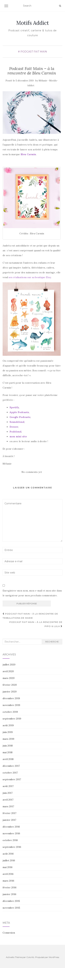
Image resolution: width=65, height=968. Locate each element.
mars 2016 (8, 880)
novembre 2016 (11, 833)
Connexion (9, 932)
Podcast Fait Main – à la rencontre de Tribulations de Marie (30, 615)
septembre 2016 (12, 846)
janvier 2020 (10, 691)
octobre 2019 (10, 711)
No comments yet (31, 472)
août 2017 (8, 786)
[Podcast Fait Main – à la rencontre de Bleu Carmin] (32, 112)
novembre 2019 (11, 705)
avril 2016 (8, 874)
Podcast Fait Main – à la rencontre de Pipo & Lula (35, 624)
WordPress (54, 957)
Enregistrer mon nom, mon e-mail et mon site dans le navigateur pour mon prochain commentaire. (32, 593)
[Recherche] (60, 5)
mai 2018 (7, 752)
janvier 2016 (9, 894)
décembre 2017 (11, 765)
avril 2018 (8, 759)
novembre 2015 (11, 907)
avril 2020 (8, 671)
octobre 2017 (10, 772)
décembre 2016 (11, 826)
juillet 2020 (9, 664)
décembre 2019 (11, 698)
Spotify (14, 407)
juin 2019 (8, 732)
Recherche (52, 641)
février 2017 (9, 813)
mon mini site (18, 436)
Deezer (14, 426)
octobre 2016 (10, 840)
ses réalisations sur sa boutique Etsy (30, 277)
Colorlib (30, 957)
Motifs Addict (32, 22)
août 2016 (8, 853)
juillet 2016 (9, 860)
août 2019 (8, 725)
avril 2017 (8, 799)
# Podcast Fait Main (32, 51)
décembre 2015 (11, 901)
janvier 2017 (9, 819)
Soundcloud (17, 421)
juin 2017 (7, 792)
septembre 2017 (12, 779)
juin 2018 (8, 745)
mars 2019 (8, 738)
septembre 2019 (12, 718)
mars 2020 (9, 678)
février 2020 (10, 684)
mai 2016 (7, 867)
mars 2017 (8, 806)
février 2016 (9, 887)
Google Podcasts (20, 417)
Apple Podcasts (19, 412)
